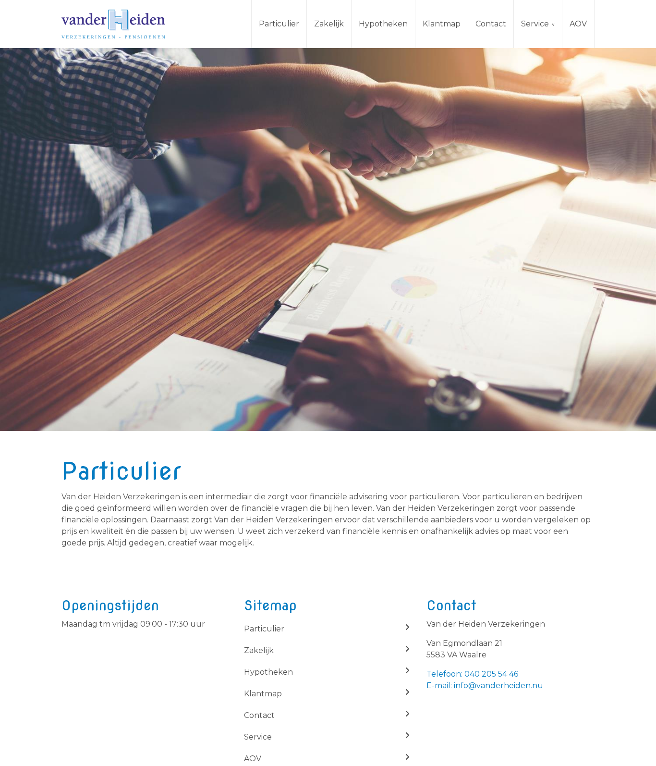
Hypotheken (383, 23)
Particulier (279, 23)
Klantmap (442, 23)
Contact (490, 23)
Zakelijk (329, 23)
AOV (578, 23)
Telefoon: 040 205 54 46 (472, 674)
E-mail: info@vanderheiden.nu (484, 685)
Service (535, 23)
